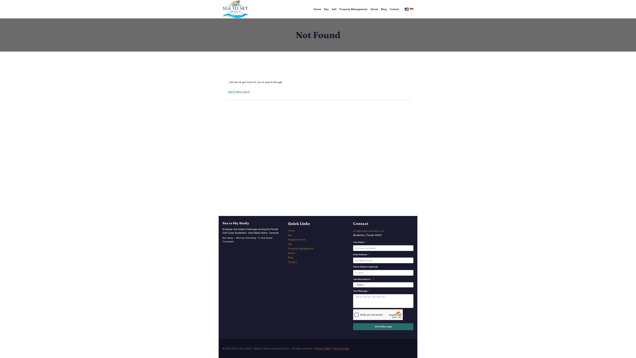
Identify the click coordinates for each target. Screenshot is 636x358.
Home (317, 9)
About (374, 9)
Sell (334, 9)
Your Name (358, 242)
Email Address (360, 254)
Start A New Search (239, 91)
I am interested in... (362, 279)
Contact (394, 9)
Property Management (353, 9)
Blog (384, 9)
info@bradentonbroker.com (368, 231)
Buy (326, 9)
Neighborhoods (296, 239)
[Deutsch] (411, 9)
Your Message (360, 291)
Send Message (383, 326)
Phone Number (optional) (365, 267)
